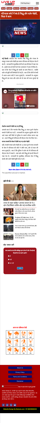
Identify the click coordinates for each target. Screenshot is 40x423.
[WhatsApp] (27, 55)
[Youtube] (14, 405)
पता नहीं (12, 263)
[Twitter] (18, 55)
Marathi (16, 8)
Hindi (3, 8)
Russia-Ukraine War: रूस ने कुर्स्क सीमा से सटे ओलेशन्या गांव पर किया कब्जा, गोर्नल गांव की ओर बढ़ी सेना (26, 236)
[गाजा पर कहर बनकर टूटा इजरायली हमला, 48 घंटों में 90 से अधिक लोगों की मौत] (8, 228)
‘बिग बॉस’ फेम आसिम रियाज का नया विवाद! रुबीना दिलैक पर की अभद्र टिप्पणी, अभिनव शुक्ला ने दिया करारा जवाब (25, 211)
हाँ (10, 256)
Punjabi (30, 8)
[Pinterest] (22, 55)
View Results (20, 271)
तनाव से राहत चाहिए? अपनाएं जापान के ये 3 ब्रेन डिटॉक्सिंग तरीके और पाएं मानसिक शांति (19, 204)
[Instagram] (7, 405)
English (9, 8)
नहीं (11, 260)
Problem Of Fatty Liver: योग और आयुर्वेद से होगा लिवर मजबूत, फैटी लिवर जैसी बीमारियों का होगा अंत (25, 219)
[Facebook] (13, 55)
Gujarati (23, 8)
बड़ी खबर (5, 199)
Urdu (36, 8)
